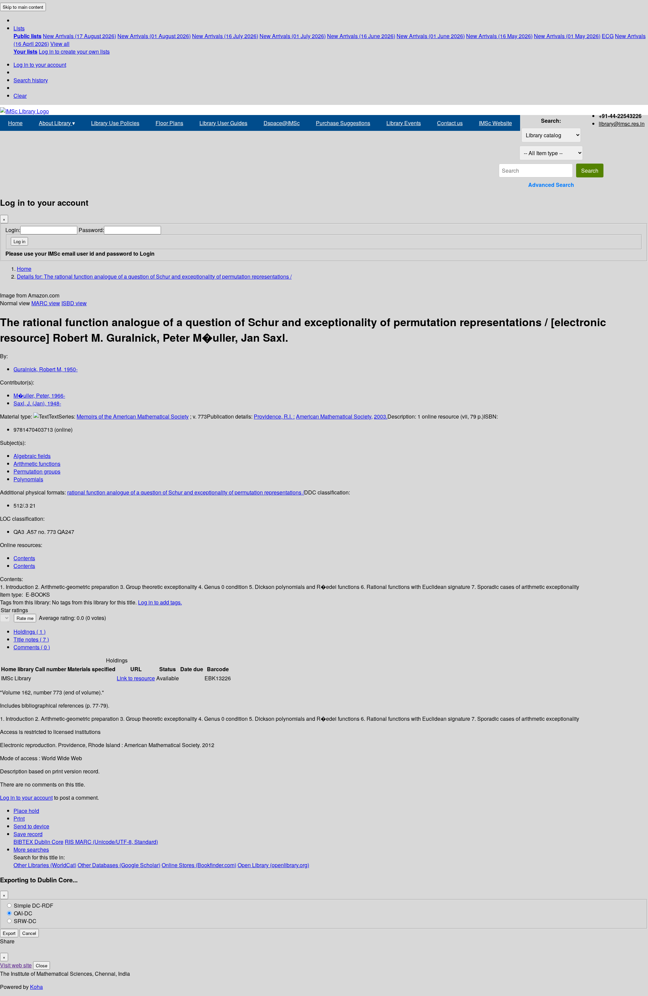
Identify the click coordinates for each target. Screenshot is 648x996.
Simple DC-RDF (33, 905)
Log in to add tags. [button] (160, 602)
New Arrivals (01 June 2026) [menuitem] (431, 36)
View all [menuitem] (60, 44)
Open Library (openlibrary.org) (273, 865)
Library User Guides (223, 123)
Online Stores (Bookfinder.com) (199, 865)
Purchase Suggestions (343, 123)
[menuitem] (28, 36)
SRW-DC (25, 921)
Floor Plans (169, 123)
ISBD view (74, 303)
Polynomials (28, 479)
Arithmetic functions (37, 463)
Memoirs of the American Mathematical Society (133, 416)
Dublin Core (48, 842)
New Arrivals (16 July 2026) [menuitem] (225, 36)
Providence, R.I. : (274, 416)
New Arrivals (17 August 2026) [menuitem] (79, 36)
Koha (36, 987)
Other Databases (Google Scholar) (119, 865)
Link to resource (136, 678)
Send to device (31, 826)
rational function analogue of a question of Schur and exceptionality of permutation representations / (185, 492)
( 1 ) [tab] (30, 631)
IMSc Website (495, 123)
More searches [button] (31, 849)
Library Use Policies (115, 123)
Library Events (403, 123)
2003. (380, 416)
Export (9, 933)
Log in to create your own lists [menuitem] (74, 51)
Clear (20, 95)
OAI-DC (23, 913)
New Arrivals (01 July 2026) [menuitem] (293, 36)
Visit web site (16, 965)
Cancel (29, 933)
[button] (19, 28)
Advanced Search (551, 185)
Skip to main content (23, 7)
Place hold (26, 811)
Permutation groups (37, 471)
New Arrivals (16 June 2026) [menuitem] (361, 36)
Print (19, 818)
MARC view (45, 303)
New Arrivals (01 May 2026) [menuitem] (567, 36)
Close (41, 965)
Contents (24, 558)
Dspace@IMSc (282, 123)
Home (15, 123)
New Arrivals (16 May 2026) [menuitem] (499, 36)
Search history (31, 80)
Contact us (450, 123)
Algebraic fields (32, 456)
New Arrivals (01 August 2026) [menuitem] (154, 36)
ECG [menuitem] (608, 36)
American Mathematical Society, (334, 416)
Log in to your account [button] (26, 797)
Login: (12, 230)
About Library (57, 123)
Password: (91, 230)
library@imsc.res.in (622, 123)
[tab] (31, 639)
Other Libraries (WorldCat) (45, 865)
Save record (28, 834)
